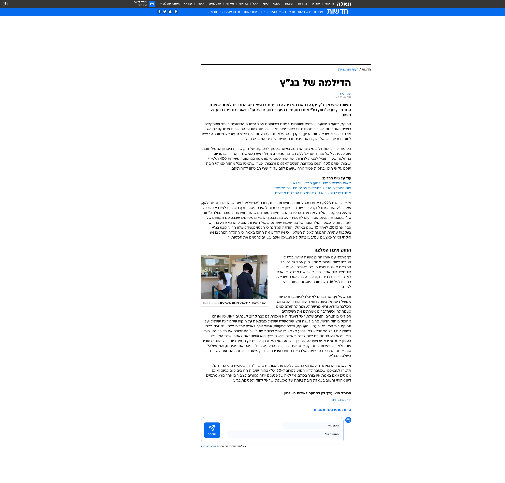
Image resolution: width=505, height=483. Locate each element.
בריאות (243, 3)
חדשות (329, 3)
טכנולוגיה (215, 3)
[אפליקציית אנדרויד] (175, 11)
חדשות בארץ (287, 12)
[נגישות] (5, 4)
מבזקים (318, 12)
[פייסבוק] (159, 11)
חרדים (347, 400)
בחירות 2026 (233, 12)
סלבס (276, 3)
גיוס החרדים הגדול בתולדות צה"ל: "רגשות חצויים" (312, 188)
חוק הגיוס (337, 400)
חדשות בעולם (252, 12)
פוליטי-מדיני (270, 12)
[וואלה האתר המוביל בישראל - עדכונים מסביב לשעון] (344, 4)
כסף (265, 3)
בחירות (302, 3)
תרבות (289, 3)
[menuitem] (327, 4)
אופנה (200, 3)
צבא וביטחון (304, 12)
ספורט (316, 3)
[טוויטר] (164, 11)
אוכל (255, 3)
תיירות (230, 3)
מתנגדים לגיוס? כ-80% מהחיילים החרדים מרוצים (313, 193)
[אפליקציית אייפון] (170, 11)
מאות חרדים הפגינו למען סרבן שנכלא (322, 183)
